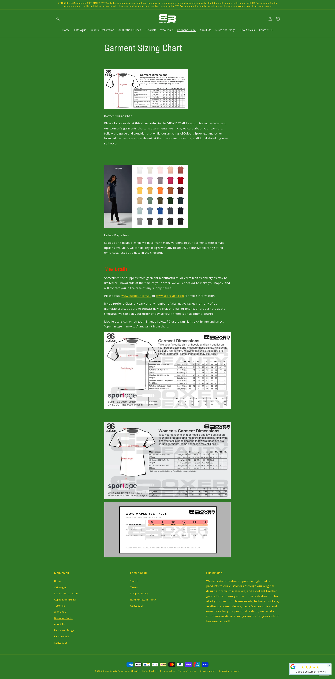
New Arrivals (61, 636)
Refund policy (149, 671)
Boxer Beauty (110, 671)
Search (134, 581)
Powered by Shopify (128, 671)
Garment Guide (63, 618)
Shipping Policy (139, 593)
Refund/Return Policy (143, 599)
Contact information (229, 671)
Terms (134, 587)
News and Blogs (64, 630)
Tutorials (59, 605)
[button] (58, 19)
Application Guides (65, 599)
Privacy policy (167, 671)
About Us (59, 624)
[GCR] (293, 667)
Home (57, 581)
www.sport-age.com (170, 296)
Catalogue (60, 587)
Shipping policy (208, 671)
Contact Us (61, 642)
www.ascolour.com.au (136, 296)
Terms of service (187, 671)
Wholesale (60, 612)
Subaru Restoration (66, 593)
